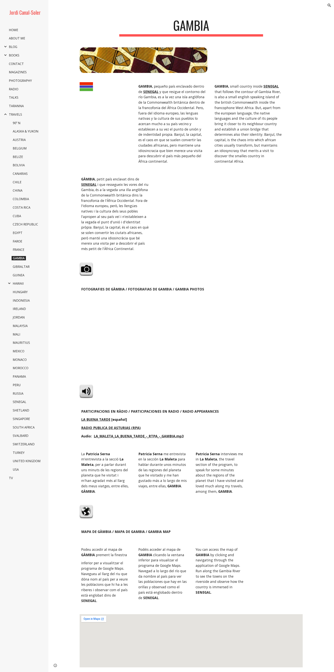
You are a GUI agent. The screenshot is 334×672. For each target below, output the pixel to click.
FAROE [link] (17, 241)
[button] (329, 5)
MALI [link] (16, 334)
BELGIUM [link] (20, 148)
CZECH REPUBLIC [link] (25, 224)
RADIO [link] (13, 89)
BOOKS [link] (14, 55)
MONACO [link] (20, 360)
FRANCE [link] (18, 250)
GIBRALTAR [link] (21, 267)
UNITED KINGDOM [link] (27, 461)
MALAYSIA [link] (20, 326)
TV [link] (11, 478)
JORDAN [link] (19, 317)
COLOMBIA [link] (21, 199)
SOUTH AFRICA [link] (24, 427)
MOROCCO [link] (20, 368)
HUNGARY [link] (20, 292)
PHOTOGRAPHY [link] (20, 81)
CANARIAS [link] (20, 174)
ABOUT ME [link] (17, 38)
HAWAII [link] (18, 283)
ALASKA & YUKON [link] (25, 131)
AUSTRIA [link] (19, 140)
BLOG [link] (13, 47)
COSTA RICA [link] (21, 207)
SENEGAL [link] (19, 402)
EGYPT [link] (17, 233)
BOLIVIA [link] (19, 165)
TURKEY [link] (19, 453)
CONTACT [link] (16, 64)
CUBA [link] (17, 216)
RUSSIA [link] (18, 393)
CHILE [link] (17, 182)
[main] (191, 27)
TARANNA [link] (16, 106)
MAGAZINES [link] (18, 72)
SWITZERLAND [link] (24, 444)
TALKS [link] (13, 97)
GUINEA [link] (18, 275)
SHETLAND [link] (21, 410)
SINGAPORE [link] (21, 419)
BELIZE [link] (18, 157)
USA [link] (16, 469)
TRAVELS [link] (15, 114)
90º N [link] (16, 123)
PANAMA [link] (19, 376)
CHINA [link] (17, 190)
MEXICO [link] (18, 351)
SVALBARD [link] (20, 436)
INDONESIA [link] (21, 300)
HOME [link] (13, 30)
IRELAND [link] (19, 309)
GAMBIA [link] (19, 258)
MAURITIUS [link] (21, 343)
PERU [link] (17, 385)
